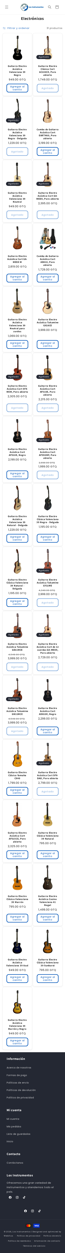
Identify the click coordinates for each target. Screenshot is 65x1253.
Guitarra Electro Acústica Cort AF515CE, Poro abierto (17, 837)
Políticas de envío (18, 1082)
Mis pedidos (14, 1126)
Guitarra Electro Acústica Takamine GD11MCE (17, 646)
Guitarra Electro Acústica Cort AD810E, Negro (47, 711)
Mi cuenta (13, 1119)
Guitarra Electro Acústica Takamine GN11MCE (17, 711)
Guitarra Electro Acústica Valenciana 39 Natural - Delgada (17, 521)
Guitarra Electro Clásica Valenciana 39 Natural (48, 835)
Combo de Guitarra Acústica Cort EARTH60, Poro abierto (47, 134)
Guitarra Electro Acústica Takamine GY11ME (47, 582)
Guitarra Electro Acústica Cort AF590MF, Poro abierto (47, 453)
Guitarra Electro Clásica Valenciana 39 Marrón (17, 899)
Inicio (10, 1141)
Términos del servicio (34, 1246)
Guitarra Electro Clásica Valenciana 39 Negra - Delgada (47, 519)
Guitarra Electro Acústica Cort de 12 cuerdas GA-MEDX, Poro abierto (48, 648)
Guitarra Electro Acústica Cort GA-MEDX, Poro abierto (47, 195)
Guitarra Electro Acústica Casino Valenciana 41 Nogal (47, 901)
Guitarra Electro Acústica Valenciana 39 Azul (17, 962)
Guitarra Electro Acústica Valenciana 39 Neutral (17, 197)
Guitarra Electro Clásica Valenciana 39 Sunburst (48, 962)
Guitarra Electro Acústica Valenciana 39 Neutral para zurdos (17, 325)
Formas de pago (17, 1075)
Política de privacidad (20, 1097)
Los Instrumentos (21, 1231)
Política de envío (52, 1235)
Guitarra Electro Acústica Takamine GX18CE (47, 322)
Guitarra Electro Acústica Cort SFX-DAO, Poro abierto (47, 775)
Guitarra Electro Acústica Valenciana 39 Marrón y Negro (17, 1024)
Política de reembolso (19, 1241)
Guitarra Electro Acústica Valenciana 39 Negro (17, 70)
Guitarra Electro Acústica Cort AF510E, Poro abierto (47, 390)
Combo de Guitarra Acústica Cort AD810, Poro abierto (47, 260)
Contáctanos (15, 1162)
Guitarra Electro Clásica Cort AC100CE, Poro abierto (47, 70)
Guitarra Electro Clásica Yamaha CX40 (17, 775)
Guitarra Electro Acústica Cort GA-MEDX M (17, 259)
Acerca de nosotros (19, 1067)
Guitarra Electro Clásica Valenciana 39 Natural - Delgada (17, 584)
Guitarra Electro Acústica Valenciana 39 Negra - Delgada (17, 134)
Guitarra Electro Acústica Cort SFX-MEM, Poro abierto (17, 388)
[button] (6, 7)
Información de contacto (47, 1241)
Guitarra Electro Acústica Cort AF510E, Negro (17, 452)
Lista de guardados (18, 1134)
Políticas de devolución (21, 1090)
